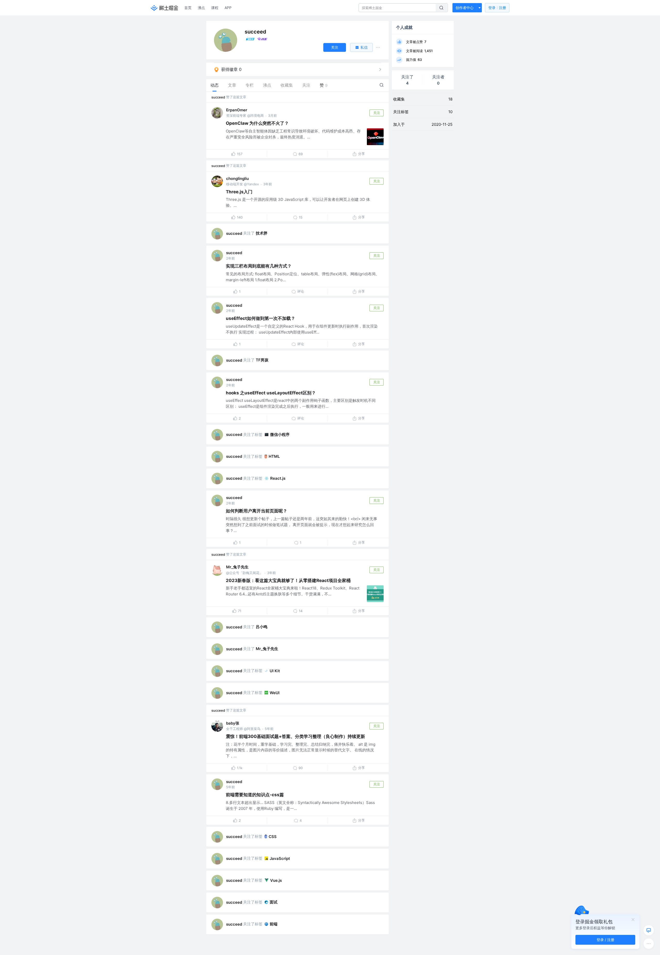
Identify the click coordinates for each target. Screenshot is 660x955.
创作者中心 (465, 7)
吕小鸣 (261, 626)
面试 (273, 902)
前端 (273, 923)
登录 (497, 7)
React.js (277, 478)
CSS (273, 836)
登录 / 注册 (605, 939)
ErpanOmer (236, 109)
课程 (214, 7)
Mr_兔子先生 (237, 566)
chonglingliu (237, 178)
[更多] (649, 944)
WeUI (274, 692)
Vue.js (276, 880)
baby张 (232, 723)
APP (228, 7)
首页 (188, 7)
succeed (218, 97)
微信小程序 (280, 434)
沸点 (201, 7)
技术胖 (261, 233)
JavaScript (280, 858)
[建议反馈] (649, 930)
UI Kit (275, 670)
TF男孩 (262, 360)
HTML (274, 456)
